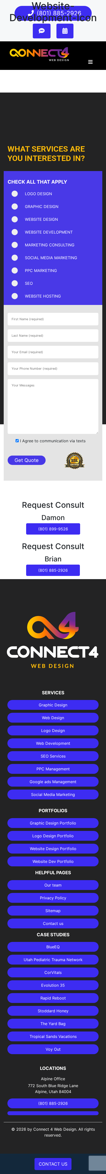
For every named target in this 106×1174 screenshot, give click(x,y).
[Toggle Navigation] (90, 63)
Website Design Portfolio (53, 848)
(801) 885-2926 (53, 570)
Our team (53, 885)
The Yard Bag (53, 1023)
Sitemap (53, 910)
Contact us (53, 923)
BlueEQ (53, 946)
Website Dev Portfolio (53, 861)
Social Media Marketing (53, 794)
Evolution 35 (53, 985)
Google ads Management (53, 781)
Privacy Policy (53, 897)
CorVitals (53, 972)
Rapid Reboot (53, 998)
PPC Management (53, 768)
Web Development (53, 743)
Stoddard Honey (53, 1010)
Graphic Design (53, 704)
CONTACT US (53, 1164)
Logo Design (53, 730)
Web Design (53, 717)
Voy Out (53, 1049)
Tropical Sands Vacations (53, 1036)
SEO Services (53, 756)
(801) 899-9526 (53, 528)
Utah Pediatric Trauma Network (53, 959)
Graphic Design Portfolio (53, 823)
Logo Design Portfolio (53, 835)
